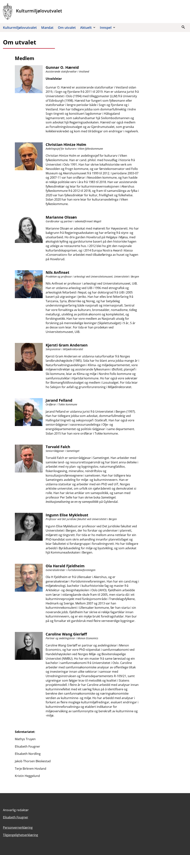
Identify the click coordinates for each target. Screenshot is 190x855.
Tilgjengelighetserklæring (20, 835)
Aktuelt (86, 27)
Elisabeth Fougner (15, 817)
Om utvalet (67, 27)
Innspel (106, 27)
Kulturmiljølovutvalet (20, 27)
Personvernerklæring (18, 827)
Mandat (47, 27)
